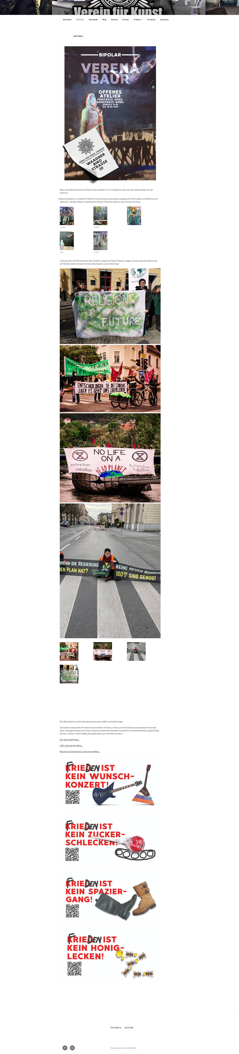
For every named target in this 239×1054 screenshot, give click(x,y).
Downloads (93, 19)
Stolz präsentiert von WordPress (123, 1048)
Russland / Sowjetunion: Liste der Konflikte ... (80, 751)
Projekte (137, 19)
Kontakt (114, 19)
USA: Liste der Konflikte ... (71, 745)
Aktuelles (80, 19)
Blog (104, 19)
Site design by (115, 1027)
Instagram (164, 19)
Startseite (67, 19)
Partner (125, 19)
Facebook (151, 19)
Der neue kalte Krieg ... (70, 739)
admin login (128, 1027)
